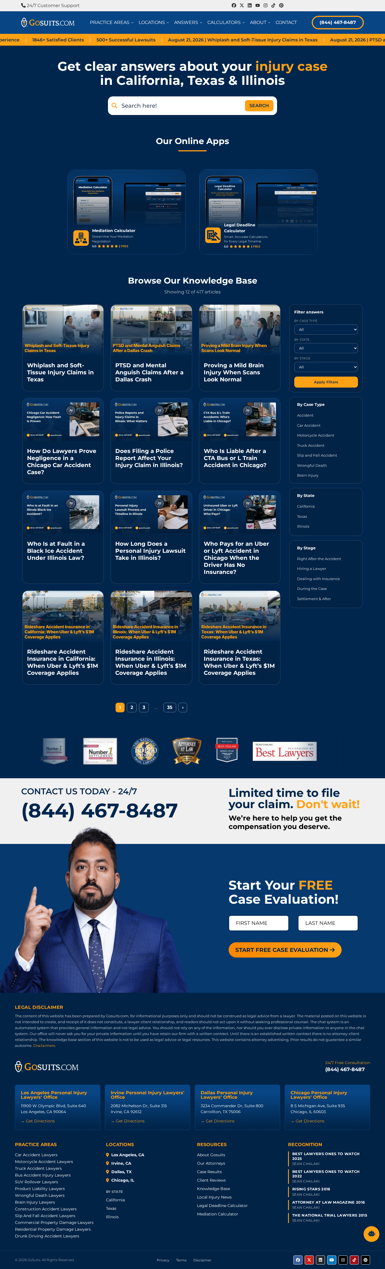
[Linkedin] (249, 5)
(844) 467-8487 (338, 22)
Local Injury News (214, 1197)
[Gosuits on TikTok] (354, 1259)
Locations (155, 22)
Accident (305, 415)
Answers (189, 22)
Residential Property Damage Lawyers (53, 1229)
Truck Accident (310, 445)
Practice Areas (112, 22)
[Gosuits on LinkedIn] (320, 1259)
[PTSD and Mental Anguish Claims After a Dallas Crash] (151, 330)
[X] (242, 5)
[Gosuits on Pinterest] (365, 1259)
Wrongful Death (312, 465)
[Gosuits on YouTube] (331, 1259)
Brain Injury (307, 475)
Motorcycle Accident (315, 435)
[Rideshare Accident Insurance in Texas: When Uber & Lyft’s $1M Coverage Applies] (239, 616)
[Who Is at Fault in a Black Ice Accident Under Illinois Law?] (63, 512)
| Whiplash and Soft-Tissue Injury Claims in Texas (210, 40)
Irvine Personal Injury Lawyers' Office (147, 1095)
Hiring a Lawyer (311, 568)
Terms (181, 1260)
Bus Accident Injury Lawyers (43, 1175)
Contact (286, 22)
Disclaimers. (44, 1045)
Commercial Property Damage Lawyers (54, 1222)
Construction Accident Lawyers (46, 1208)
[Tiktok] (273, 5)
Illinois (303, 526)
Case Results (209, 1171)
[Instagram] (265, 5)
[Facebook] (234, 5)
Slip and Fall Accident (317, 455)
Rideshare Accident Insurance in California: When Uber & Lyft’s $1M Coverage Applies (62, 662)
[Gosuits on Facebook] (297, 1259)
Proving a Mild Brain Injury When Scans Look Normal (234, 372)
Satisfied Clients (26, 40)
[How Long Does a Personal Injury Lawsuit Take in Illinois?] (151, 512)
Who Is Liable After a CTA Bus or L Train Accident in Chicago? (235, 458)
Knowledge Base (213, 1188)
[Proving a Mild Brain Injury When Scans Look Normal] (239, 330)
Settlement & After (314, 598)
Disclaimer (202, 1260)
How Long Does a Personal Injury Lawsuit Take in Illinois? (150, 550)
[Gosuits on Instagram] (343, 1259)
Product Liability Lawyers (40, 1188)
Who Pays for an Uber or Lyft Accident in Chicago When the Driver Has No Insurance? (236, 557)
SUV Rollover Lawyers (36, 1181)
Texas (302, 516)
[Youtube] (257, 5)
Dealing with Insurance (318, 578)
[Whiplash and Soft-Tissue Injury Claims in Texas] (63, 330)
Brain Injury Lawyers (35, 1202)
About (261, 22)
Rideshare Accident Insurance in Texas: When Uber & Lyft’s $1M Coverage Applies (239, 662)
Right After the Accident (319, 558)
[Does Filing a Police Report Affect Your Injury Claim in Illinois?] (151, 419)
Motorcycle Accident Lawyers (44, 1161)
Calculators (227, 22)
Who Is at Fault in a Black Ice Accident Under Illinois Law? (56, 550)
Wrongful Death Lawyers (40, 1195)
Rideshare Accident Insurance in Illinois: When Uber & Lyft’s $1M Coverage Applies (150, 662)
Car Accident (308, 425)
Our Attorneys (211, 1163)
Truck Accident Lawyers (38, 1168)
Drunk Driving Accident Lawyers (47, 1236)
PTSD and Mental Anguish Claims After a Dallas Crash (149, 372)
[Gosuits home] (47, 1066)
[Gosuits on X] (309, 1259)
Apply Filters (326, 381)
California (306, 506)
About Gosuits (211, 1154)
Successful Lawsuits (93, 40)
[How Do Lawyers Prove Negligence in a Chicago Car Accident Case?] (63, 419)
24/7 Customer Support (53, 5)
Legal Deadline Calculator (222, 1205)
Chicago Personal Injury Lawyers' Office (319, 1095)
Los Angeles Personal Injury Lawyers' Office (54, 1095)
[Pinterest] (281, 5)
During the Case (312, 588)
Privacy (163, 1260)
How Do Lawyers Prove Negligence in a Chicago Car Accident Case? (61, 462)
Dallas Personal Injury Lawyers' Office (227, 1095)
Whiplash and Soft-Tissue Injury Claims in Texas (60, 372)
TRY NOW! (161, 238)
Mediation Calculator (217, 1214)
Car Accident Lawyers (36, 1154)
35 (169, 707)
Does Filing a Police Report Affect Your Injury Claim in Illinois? (149, 458)
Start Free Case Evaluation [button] (282, 950)
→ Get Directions (38, 1121)
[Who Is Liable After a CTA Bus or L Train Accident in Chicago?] (239, 419)
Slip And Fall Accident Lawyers (45, 1215)
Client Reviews (211, 1180)
